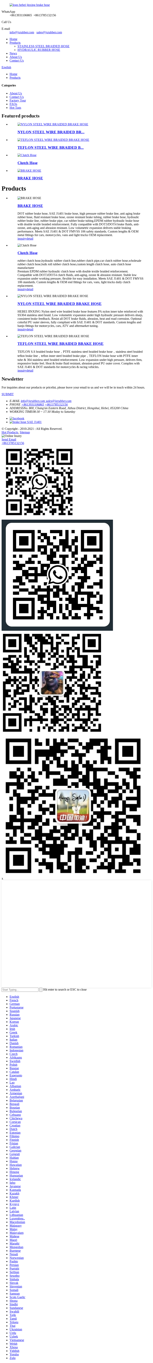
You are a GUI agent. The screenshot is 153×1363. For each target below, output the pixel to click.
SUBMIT (8, 394)
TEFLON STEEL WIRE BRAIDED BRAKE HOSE (61, 344)
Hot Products (10, 432)
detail (29, 238)
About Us (16, 57)
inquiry (22, 238)
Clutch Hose (27, 163)
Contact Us (17, 60)
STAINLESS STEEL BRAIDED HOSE (44, 46)
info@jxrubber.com (22, 32)
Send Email (9, 439)
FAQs (13, 104)
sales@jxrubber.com (49, 32)
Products (15, 42)
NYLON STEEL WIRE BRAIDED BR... (51, 132)
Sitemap (25, 432)
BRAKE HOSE (30, 178)
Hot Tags (15, 107)
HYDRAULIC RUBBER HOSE (39, 49)
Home (13, 39)
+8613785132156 (13, 443)
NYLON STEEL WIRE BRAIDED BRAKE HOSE (60, 304)
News (13, 53)
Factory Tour (18, 100)
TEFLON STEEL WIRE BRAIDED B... (51, 147)
